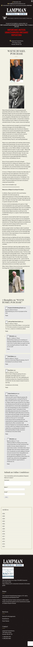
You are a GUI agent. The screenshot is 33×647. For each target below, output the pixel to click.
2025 (3, 516)
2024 (3, 518)
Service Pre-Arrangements (8, 616)
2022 (3, 523)
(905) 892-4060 (7, 638)
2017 (3, 536)
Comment (6, 480)
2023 (3, 521)
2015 (3, 541)
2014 (3, 544)
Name (6, 487)
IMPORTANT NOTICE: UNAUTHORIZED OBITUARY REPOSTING (16, 32)
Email (6, 492)
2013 (3, 546)
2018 (3, 533)
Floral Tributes (5, 621)
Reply (6, 315)
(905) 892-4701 (17, 2)
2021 (3, 526)
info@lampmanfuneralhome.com (17, 3)
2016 (3, 539)
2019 (3, 531)
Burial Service (5, 618)
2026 (3, 513)
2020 (3, 528)
